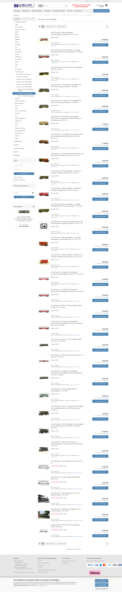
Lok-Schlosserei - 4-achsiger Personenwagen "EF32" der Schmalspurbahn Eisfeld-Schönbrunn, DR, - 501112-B (67, 136)
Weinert (17, 136)
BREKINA (17, 39)
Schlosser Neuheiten (22, 77)
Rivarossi (17, 113)
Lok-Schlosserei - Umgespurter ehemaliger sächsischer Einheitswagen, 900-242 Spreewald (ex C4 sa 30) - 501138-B (66, 373)
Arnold (17, 32)
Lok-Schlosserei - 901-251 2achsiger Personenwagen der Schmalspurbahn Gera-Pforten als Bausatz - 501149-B (67, 408)
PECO (16, 106)
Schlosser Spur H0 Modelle (23, 79)
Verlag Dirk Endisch (20, 128)
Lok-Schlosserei (19, 72)
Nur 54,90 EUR (24, 225)
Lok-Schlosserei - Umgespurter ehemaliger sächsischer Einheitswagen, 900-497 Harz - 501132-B (67, 290)
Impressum (41, 565)
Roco (16, 116)
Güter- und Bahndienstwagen (26, 96)
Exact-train (18, 49)
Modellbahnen (37, 11)
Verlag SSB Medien (20, 131)
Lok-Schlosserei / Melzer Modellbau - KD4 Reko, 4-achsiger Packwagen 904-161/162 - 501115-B (66, 189)
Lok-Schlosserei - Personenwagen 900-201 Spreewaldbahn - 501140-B (64, 390)
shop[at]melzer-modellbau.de (25, 569)
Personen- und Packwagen (25, 93)
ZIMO (16, 138)
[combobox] (50, 26)
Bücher (69, 11)
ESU (16, 47)
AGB (40, 560)
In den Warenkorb (100, 45)
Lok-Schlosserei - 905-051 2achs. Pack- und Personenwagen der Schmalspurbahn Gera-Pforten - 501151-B (67, 444)
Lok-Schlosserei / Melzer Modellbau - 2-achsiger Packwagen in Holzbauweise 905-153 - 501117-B (66, 238)
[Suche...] (66, 5)
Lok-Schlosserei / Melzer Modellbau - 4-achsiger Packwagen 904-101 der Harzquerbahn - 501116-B (66, 205)
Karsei (17, 62)
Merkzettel (105, 1)
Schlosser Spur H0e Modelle (24, 82)
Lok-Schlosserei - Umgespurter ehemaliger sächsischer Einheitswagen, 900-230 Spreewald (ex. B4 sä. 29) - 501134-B (67, 323)
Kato (16, 64)
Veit (16, 126)
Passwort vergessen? (19, 180)
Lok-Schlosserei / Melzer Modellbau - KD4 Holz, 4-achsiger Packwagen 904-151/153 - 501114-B (66, 172)
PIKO (16, 108)
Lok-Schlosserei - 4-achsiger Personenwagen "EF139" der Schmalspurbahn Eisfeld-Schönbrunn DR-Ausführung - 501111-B (66, 118)
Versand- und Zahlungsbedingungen (95, 561)
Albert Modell (19, 27)
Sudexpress (18, 121)
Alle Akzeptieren (101, 581)
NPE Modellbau (19, 103)
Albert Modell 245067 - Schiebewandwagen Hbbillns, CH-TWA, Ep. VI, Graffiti (24, 219)
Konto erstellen (18, 177)
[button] (89, 1)
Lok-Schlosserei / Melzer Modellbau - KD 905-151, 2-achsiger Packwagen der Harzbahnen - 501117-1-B (67, 256)
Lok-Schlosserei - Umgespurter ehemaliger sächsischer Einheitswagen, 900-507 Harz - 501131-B (67, 273)
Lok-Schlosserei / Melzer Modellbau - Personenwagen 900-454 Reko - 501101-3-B (64, 33)
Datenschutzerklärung (41, 585)
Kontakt (41, 567)
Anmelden (24, 173)
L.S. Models (18, 69)
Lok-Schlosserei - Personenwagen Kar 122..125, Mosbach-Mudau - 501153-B (65, 494)
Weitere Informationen (101, 588)
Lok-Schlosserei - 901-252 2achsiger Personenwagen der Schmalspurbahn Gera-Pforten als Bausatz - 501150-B (67, 426)
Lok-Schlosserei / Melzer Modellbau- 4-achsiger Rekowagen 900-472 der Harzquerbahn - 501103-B (66, 51)
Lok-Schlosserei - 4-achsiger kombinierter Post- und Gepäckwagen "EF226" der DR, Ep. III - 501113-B (67, 154)
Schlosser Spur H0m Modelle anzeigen (26, 90)
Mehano (17, 98)
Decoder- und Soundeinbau (69, 561)
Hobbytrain (18, 57)
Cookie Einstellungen (44, 572)
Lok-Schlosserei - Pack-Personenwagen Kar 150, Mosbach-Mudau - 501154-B (66, 510)
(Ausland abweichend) (74, 96)
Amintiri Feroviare (20, 29)
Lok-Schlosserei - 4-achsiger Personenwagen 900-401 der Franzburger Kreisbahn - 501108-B (66, 85)
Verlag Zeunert (19, 133)
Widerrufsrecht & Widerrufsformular (47, 570)
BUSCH (17, 42)
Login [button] (97, 1)
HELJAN (17, 54)
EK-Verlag (17, 44)
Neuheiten (78, 11)
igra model (18, 59)
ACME (16, 24)
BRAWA (17, 37)
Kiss (16, 67)
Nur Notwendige (101, 585)
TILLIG (16, 123)
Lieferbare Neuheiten (101, 11)
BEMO (16, 34)
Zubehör (47, 11)
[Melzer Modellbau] (25, 5)
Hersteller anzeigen (20, 22)
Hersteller (25, 11)
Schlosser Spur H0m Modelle (24, 87)
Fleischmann (18, 52)
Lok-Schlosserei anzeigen (23, 74)
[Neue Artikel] (33, 207)
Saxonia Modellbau (20, 118)
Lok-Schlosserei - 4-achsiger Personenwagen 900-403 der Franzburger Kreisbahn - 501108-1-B (66, 101)
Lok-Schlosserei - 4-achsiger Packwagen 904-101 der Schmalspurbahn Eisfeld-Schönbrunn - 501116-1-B (67, 222)
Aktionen (17, 11)
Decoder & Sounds (59, 11)
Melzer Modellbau (20, 101)
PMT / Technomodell (20, 111)
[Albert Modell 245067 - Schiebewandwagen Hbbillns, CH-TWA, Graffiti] (24, 212)
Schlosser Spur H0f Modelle (24, 84)
